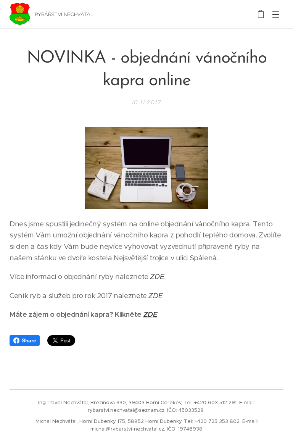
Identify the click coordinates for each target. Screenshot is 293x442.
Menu (275, 14)
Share (29, 340)
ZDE (150, 314)
